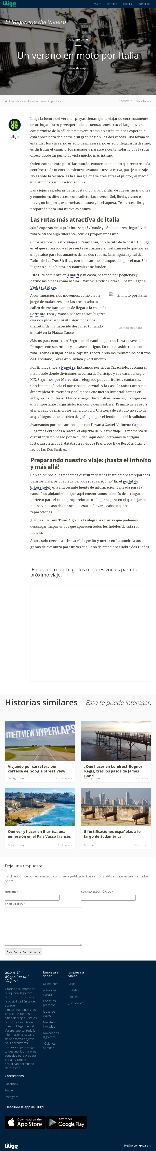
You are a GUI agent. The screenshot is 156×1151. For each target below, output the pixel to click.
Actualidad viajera (50, 992)
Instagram (11, 1097)
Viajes (97, 3)
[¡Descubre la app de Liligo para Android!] (66, 1122)
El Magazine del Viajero (35, 21)
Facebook (11, 1084)
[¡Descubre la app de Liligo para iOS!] (25, 1122)
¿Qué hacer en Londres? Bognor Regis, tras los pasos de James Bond (113, 771)
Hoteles (112, 3)
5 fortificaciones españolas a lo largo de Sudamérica (112, 834)
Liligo (76, 39)
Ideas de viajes (78, 68)
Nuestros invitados (49, 1024)
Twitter (9, 1090)
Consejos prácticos (49, 1003)
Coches (127, 3)
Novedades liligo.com (51, 1035)
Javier (14, 845)
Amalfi (73, 275)
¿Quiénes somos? (49, 1046)
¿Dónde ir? (144, 3)
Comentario (15, 904)
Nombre (11, 891)
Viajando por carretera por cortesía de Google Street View (36, 769)
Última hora (50, 984)
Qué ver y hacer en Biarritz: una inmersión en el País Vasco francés (39, 834)
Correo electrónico (97, 891)
